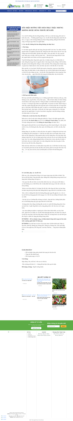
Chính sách (30, 334)
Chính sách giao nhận (32, 337)
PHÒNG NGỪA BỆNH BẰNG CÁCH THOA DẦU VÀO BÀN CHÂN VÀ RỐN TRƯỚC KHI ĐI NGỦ (13, 64)
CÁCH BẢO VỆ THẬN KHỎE (12, 31)
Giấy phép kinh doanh (32, 335)
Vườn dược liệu (28, 10)
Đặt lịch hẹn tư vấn (36, 328)
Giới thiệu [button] (15, 10)
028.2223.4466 (39, 7)
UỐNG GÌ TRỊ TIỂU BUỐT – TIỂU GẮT (28, 296)
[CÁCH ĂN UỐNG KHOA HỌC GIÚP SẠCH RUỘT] (59, 299)
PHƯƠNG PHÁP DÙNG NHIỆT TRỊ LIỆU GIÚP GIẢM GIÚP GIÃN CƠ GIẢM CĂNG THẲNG (13, 35)
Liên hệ (49, 10)
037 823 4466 (27, 5)
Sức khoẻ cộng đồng (18, 20)
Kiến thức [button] (35, 10)
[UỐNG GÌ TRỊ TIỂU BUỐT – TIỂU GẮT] (29, 294)
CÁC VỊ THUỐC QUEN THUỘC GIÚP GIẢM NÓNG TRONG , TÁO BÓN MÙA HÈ (13, 59)
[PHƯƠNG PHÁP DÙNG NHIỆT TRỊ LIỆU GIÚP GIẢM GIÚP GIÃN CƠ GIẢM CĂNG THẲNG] (44, 280)
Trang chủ (9, 10)
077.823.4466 (27, 7)
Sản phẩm (21, 10)
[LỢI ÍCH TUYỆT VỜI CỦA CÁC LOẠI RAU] (59, 283)
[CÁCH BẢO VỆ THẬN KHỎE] (27, 279)
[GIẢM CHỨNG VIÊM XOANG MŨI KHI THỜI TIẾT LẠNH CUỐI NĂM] (44, 295)
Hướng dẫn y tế (42, 10)
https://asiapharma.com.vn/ (18, 417)
